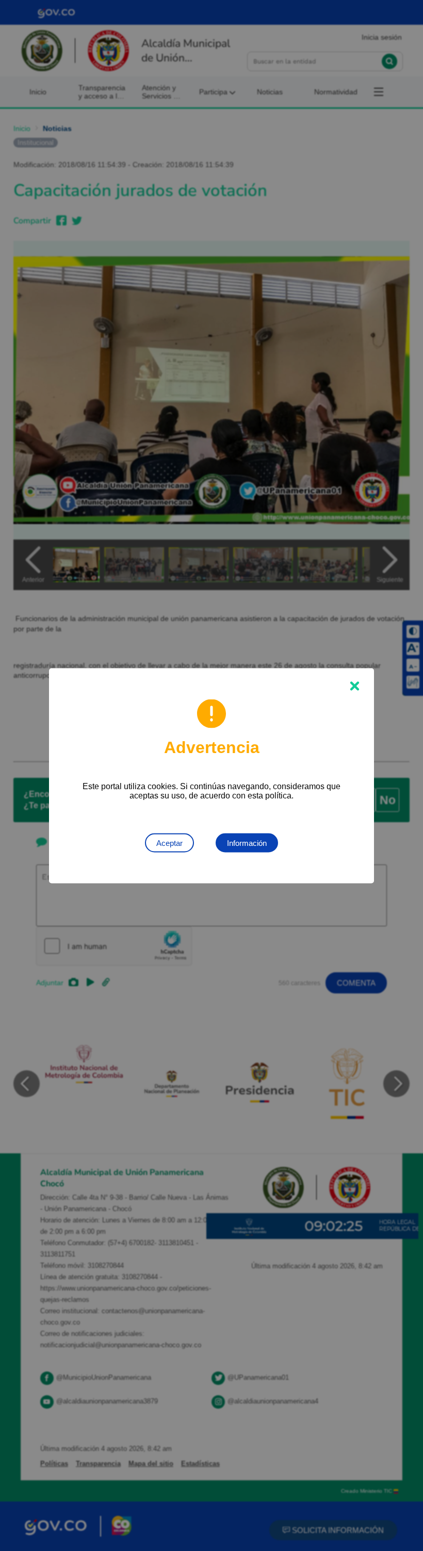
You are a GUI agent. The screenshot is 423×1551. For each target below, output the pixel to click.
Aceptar (169, 842)
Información (247, 842)
